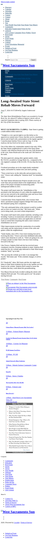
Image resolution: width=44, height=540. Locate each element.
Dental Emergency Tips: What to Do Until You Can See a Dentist (19, 420)
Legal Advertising (11, 44)
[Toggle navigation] (2, 4)
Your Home (25, 25)
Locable (16, 522)
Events (7, 46)
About (7, 19)
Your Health (9, 25)
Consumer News (20, 33)
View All (9, 400)
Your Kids (17, 25)
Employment (16, 29)
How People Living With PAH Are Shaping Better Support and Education (20, 429)
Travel (33, 33)
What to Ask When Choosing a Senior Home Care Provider (20, 412)
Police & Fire (25, 29)
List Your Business (11, 50)
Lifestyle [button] (8, 31)
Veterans (8, 40)
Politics (28, 33)
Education (8, 29)
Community (14, 279)
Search (7, 60)
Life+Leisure (9, 33)
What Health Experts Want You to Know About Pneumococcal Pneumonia (20, 446)
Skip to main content (8, 2)
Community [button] (9, 27)
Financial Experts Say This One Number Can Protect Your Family (20, 438)
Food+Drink (9, 38)
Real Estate (9, 35)
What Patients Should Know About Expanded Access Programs (19, 425)
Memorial (21, 44)
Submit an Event (10, 48)
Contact (7, 17)
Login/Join (8, 52)
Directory (8, 7)
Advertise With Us (11, 501)
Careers (7, 15)
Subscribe (8, 13)
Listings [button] (7, 42)
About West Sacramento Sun (15, 504)
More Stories (26, 450)
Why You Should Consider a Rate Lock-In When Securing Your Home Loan (20, 442)
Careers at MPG (10, 506)
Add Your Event (11, 402)
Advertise (8, 11)
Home (7, 21)
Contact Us (9, 499)
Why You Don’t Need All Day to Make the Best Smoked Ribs (20, 416)
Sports (7, 36)
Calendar (8, 9)
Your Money (33, 25)
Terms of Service (11, 502)
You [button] (6, 23)
